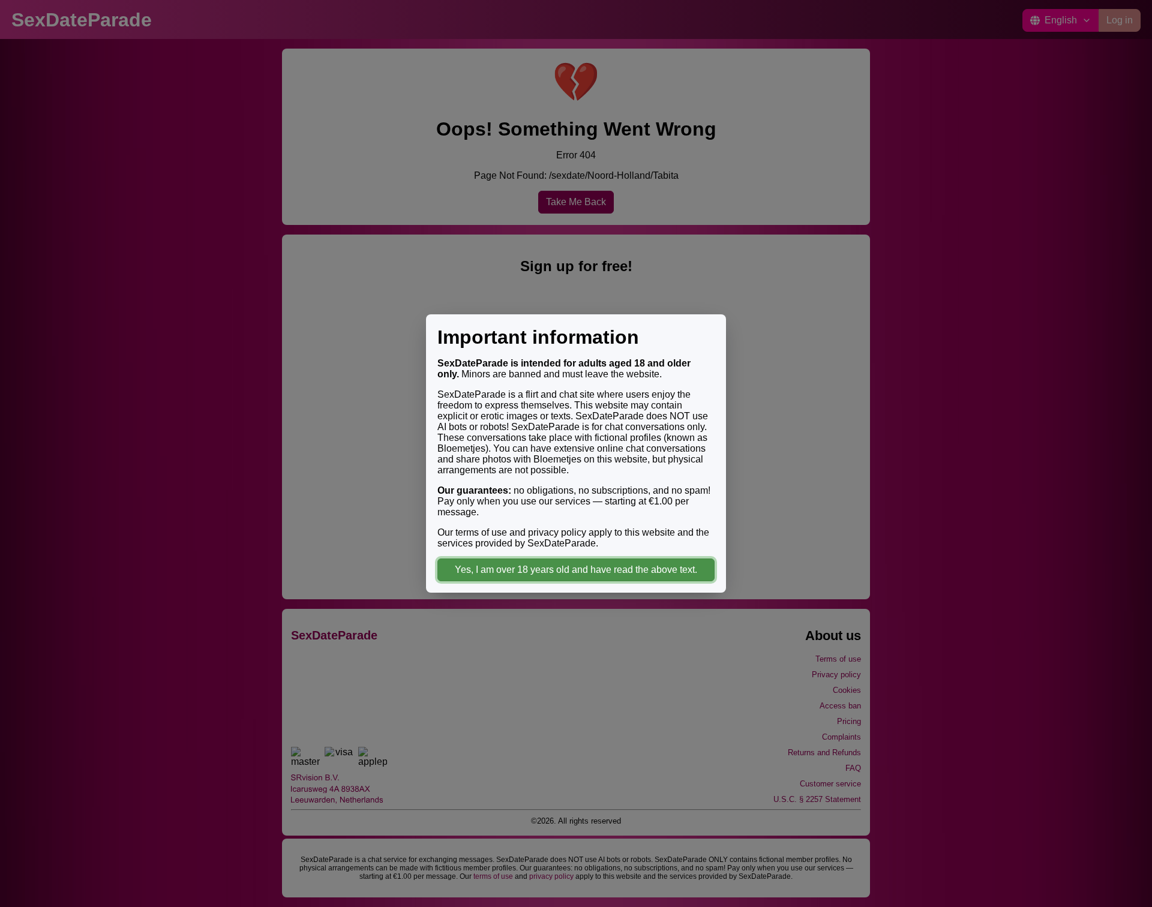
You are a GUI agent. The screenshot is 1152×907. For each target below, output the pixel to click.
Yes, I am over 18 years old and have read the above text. (576, 569)
